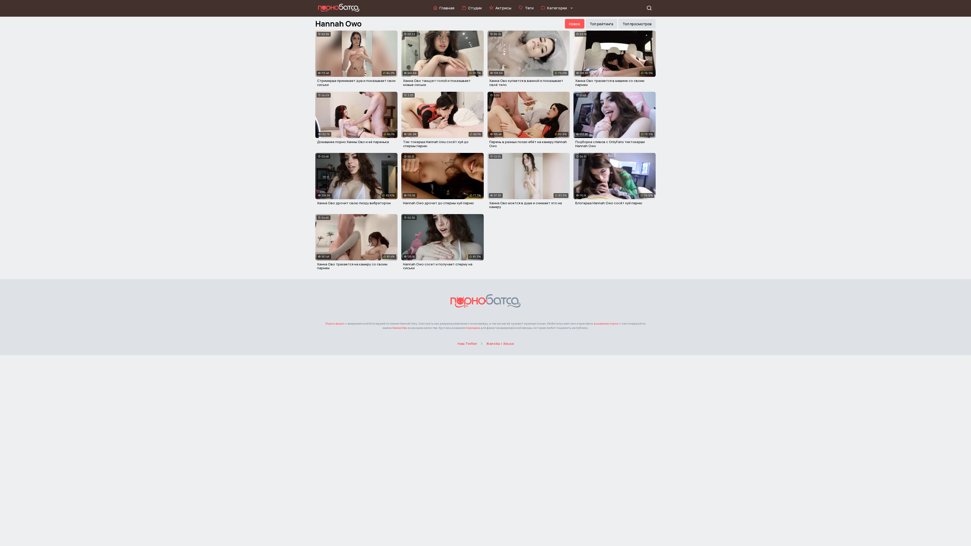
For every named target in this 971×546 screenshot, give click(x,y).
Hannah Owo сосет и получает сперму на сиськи (437, 266)
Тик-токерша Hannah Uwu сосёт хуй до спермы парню (436, 144)
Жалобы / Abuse (500, 343)
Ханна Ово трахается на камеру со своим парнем (352, 266)
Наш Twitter (467, 343)
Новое (574, 23)
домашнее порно (606, 323)
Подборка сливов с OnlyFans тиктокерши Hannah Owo (610, 144)
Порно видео (335, 323)
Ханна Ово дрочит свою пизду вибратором (354, 203)
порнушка (473, 328)
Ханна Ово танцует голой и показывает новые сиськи (437, 82)
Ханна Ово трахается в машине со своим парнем (609, 82)
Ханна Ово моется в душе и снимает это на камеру (525, 205)
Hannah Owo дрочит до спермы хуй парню (438, 203)
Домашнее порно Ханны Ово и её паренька (353, 142)
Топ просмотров (637, 23)
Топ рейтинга (601, 23)
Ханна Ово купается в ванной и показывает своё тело (526, 82)
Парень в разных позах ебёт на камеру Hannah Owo (528, 144)
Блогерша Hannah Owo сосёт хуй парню (608, 203)
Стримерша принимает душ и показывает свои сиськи (356, 82)
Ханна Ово (399, 328)
